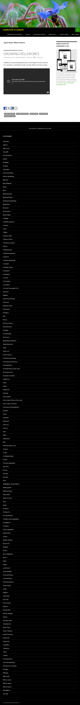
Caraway (5, 225)
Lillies (4, 435)
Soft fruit (5, 599)
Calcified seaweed (8, 222)
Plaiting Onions (7, 491)
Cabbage (5, 218)
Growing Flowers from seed (11, 368)
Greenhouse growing (9, 358)
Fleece (5, 319)
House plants (7, 396)
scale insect (6, 568)
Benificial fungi (7, 194)
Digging (5, 295)
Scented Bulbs (7, 571)
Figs (4, 316)
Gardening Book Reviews (14, 34)
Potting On (6, 512)
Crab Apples (6, 281)
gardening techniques (9, 340)
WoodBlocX (6, 690)
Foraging (5, 330)
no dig (5, 452)
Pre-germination (8, 515)
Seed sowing (7, 585)
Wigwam (5, 673)
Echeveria (6, 302)
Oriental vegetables (9, 463)
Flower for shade (22, 113)
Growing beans (7, 365)
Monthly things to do (9, 445)
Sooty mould (7, 603)
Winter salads (7, 683)
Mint (4, 442)
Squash (5, 617)
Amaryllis (5, 152)
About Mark (75, 34)
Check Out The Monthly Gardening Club (65, 83)
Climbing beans (7, 250)
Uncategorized (7, 659)
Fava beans (6, 309)
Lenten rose (43, 113)
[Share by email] (15, 108)
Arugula (5, 166)
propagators (6, 522)
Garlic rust (6, 351)
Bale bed (5, 180)
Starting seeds (7, 620)
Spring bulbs (6, 610)
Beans (5, 187)
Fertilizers (6, 313)
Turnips (5, 655)
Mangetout (6, 438)
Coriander (6, 264)
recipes (5, 536)
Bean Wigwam (7, 183)
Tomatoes (6, 648)
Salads (5, 564)
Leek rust (6, 424)
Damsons (6, 292)
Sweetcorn (6, 638)
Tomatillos (6, 645)
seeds (5, 589)
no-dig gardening (8, 456)
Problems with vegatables (11, 519)
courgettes (6, 274)
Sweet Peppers (7, 631)
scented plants (7, 578)
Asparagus (6, 169)
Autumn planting (8, 173)
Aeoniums (6, 141)
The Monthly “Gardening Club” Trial (40, 128)
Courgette (6, 271)
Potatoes (6, 508)
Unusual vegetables (9, 662)
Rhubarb (5, 547)
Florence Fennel (8, 323)
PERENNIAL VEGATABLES (11, 484)
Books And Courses (39, 34)
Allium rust (6, 148)
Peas (4, 480)
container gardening (9, 260)
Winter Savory (7, 687)
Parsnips (5, 473)
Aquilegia (6, 162)
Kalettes (5, 410)
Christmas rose (9, 113)
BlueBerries (6, 204)
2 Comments (39, 57)
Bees (4, 190)
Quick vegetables (8, 529)
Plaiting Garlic (7, 487)
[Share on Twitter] (8, 108)
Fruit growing (7, 333)
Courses (5, 278)
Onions (5, 459)
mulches (5, 449)
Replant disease (8, 540)
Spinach (5, 606)
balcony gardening (8, 176)
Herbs (5, 382)
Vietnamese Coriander (10, 666)
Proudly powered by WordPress (11, 702)
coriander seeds (8, 267)
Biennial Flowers (8, 197)
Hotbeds (5, 393)
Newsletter (52, 34)
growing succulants (9, 375)
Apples (5, 159)
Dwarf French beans (9, 299)
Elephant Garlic (7, 306)
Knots (5, 414)
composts (6, 257)
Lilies (4, 431)
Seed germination (8, 582)
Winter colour (17, 50)
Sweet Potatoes (8, 634)
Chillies (5, 232)
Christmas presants (9, 243)
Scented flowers (8, 575)
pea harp (5, 477)
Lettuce (5, 428)
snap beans (6, 596)
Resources (6, 543)
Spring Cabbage (8, 613)
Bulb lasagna (7, 215)
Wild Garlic (6, 676)
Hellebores (7, 50)
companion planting (9, 253)
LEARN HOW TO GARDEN (13, 30)
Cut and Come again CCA (10, 288)
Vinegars (5, 669)
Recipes (27, 34)
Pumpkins (6, 526)
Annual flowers (7, 155)
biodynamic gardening (9, 201)
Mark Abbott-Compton (25, 57)
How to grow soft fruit (10, 403)
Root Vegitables (8, 554)
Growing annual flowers (10, 361)
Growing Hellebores (21, 54)
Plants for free (7, 498)
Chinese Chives (7, 239)
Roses (5, 557)
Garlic (4, 347)
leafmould (6, 421)
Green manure (7, 354)
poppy (5, 505)
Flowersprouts (7, 326)
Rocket (5, 550)
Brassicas (6, 208)
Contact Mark (63, 34)
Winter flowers (10, 116)
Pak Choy (6, 466)
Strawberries (7, 624)
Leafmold (5, 417)
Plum (4, 501)
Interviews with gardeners (11, 407)
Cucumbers (6, 285)
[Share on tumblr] (12, 108)
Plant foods (6, 494)
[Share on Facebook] (5, 108)
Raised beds (6, 533)
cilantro (5, 246)
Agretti (5, 145)
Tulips (5, 652)
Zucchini (5, 694)
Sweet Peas (6, 627)
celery (5, 229)
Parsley (5, 470)
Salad (4, 561)
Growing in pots (8, 372)
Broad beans (7, 211)
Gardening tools (8, 344)
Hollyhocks (6, 389)
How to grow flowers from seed (12, 400)
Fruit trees (6, 337)
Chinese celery (7, 236)
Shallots (5, 592)
